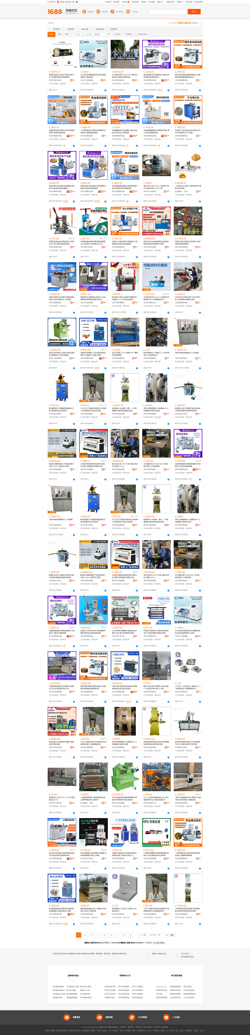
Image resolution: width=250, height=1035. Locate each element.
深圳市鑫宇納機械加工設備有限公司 (116, 990)
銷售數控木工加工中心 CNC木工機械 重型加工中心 (61, 799)
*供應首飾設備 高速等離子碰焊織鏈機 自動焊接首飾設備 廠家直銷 (187, 910)
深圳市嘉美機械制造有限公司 (87, 414)
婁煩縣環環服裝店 (189, 994)
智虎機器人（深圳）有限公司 (182, 191)
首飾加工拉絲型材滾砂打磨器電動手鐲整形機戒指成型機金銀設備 (92, 632)
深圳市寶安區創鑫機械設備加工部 (143, 998)
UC (166, 1031)
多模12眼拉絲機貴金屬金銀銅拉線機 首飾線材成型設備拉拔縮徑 (124, 687)
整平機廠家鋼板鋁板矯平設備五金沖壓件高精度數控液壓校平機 (92, 465)
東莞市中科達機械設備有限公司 (87, 469)
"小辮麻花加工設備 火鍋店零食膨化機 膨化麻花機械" (188, 187)
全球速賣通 (85, 1031)
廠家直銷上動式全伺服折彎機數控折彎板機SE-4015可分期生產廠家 (124, 298)
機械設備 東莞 (58, 998)
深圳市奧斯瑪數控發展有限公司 (119, 303)
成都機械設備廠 (71, 998)
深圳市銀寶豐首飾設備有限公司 (182, 80)
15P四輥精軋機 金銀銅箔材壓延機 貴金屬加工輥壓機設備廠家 (93, 132)
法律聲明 (123, 1027)
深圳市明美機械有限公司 (119, 358)
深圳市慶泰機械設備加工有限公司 (130, 990)
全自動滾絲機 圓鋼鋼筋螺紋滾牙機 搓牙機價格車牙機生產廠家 (124, 799)
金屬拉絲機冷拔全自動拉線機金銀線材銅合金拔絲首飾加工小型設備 (61, 298)
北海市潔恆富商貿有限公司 (192, 990)
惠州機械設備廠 (58, 987)
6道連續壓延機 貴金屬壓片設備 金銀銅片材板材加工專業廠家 (124, 132)
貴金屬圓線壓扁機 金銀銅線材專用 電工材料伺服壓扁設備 (156, 132)
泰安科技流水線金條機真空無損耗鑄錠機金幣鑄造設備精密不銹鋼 (155, 243)
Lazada (201, 1031)
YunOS (148, 1031)
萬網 (162, 1031)
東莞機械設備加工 (59, 990)
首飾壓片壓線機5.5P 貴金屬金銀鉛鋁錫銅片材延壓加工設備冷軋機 (93, 354)
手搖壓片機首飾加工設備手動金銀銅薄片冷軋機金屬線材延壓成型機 (155, 632)
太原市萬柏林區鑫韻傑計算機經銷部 (182, 998)
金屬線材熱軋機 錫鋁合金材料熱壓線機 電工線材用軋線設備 (61, 132)
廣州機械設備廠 (71, 994)
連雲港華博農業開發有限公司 (180, 987)
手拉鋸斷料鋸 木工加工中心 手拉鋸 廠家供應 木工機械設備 (155, 465)
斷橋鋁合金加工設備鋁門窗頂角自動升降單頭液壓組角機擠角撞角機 (187, 409)
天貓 (98, 1031)
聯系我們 (157, 1027)
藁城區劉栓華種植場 (163, 998)
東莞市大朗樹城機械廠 (56, 358)
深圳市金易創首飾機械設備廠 (119, 414)
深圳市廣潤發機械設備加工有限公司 (130, 998)
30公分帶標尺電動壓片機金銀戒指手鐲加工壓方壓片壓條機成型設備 (124, 632)
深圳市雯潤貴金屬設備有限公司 (56, 247)
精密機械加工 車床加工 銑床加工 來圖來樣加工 (124, 910)
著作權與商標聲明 (112, 1027)
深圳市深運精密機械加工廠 (141, 994)
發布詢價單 (185, 954)
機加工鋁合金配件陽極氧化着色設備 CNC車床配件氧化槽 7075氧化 (155, 687)
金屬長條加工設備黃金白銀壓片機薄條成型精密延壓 (61, 743)
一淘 (109, 1031)
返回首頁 (148, 943)
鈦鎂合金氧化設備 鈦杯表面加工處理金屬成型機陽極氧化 (187, 243)
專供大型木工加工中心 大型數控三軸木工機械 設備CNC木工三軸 (156, 187)
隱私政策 (138, 1027)
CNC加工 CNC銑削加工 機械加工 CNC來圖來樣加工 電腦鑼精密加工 (188, 687)
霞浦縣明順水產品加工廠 (164, 990)
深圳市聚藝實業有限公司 (56, 303)
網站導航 (165, 1027)
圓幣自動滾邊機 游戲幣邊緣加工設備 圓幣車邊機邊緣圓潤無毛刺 (187, 76)
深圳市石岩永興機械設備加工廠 (115, 994)
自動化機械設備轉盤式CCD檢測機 (187, 353)
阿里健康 (188, 1031)
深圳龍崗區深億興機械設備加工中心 (116, 987)
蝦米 (134, 1031)
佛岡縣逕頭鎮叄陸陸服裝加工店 (181, 994)
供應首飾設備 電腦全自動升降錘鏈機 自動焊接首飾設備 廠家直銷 (156, 743)
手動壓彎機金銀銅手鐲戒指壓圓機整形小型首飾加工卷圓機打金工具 (92, 243)
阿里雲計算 (141, 1031)
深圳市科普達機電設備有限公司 (87, 303)
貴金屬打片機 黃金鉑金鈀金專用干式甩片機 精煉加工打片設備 (187, 132)
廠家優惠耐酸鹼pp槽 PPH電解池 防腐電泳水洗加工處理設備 (93, 910)
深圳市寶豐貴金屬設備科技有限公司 (150, 80)
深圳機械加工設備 (59, 994)
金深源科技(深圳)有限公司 (182, 414)
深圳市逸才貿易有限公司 (87, 247)
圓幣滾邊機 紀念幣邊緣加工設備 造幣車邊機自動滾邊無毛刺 (156, 76)
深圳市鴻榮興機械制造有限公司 (56, 469)
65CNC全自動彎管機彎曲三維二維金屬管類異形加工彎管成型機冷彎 (156, 799)
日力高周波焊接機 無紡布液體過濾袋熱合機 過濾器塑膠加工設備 (187, 632)
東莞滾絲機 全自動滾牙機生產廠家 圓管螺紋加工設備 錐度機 (61, 354)
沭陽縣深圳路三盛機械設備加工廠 (116, 998)
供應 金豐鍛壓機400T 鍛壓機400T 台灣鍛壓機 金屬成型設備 (155, 409)
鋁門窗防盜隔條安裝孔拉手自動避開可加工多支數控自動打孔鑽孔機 (187, 743)
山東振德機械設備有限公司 (182, 303)
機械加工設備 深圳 (164, 954)
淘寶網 (92, 1031)
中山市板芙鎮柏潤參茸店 (192, 998)
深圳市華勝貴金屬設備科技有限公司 (87, 358)
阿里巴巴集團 (50, 1031)
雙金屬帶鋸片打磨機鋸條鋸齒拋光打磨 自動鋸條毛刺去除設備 (61, 409)
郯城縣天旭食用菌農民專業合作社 (181, 990)
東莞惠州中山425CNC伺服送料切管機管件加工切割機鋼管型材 (156, 298)
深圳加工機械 (71, 990)
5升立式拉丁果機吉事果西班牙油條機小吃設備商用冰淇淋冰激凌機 (93, 409)
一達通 (195, 1031)
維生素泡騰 (187, 987)
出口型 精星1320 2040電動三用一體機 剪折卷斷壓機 (125, 354)
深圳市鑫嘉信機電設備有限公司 (119, 469)
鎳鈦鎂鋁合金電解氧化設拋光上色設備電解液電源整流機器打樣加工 (92, 298)
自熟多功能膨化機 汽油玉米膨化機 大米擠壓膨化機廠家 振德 (187, 298)
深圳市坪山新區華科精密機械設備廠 (150, 191)
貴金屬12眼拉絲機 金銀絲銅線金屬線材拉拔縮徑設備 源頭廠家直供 (61, 854)
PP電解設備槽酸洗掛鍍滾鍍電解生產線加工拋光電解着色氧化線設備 (156, 854)
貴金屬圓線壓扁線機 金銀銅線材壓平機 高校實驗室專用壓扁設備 (124, 187)
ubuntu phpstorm (161, 987)
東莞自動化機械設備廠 (88, 987)
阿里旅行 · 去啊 (117, 1031)
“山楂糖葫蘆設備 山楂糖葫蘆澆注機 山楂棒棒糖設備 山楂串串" (92, 799)
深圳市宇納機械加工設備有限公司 (130, 987)
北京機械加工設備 (72, 987)
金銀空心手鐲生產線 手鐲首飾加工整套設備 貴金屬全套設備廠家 (124, 243)
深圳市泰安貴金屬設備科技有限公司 (150, 247)
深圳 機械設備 (85, 994)
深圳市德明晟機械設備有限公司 (150, 414)
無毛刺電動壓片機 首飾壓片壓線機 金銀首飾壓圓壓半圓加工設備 (93, 854)
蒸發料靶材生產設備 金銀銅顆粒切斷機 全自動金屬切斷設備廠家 (61, 187)
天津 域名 (159, 994)
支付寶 (171, 1031)
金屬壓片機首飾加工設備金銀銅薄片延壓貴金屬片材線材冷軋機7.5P (124, 854)
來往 (177, 1031)
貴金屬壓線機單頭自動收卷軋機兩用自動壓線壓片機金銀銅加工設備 (61, 910)
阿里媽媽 (128, 1031)
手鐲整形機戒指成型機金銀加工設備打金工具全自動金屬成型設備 (61, 243)
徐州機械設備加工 (86, 998)
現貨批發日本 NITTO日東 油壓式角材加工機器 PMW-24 (125, 465)
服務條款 (131, 1027)
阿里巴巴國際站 (61, 1031)
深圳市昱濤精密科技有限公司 (150, 358)
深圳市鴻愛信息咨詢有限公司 (56, 80)
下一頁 (143, 935)
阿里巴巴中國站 (74, 1031)
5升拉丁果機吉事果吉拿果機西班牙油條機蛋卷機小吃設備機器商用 (93, 743)
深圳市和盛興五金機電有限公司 (150, 303)
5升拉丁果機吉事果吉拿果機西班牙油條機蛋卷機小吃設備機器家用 (156, 910)
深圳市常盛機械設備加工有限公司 (143, 990)
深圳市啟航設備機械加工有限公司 (130, 994)
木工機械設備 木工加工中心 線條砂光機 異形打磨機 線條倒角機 (125, 76)
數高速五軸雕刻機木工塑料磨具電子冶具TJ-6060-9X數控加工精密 (61, 465)
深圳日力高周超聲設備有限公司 (87, 80)
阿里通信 (156, 1031)
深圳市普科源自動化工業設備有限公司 (182, 247)
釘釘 (181, 1031)
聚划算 (103, 1031)
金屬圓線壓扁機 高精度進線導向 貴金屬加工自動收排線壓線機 (188, 465)
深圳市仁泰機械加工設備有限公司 (143, 987)
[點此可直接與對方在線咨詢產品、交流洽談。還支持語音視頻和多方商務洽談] (74, 90)
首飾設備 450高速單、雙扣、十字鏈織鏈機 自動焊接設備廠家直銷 (124, 409)
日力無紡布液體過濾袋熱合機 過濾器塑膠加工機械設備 (93, 76)
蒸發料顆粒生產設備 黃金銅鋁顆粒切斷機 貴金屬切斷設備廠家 (93, 187)
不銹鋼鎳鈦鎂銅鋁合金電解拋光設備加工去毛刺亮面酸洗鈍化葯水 (61, 687)
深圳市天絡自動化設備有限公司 (182, 358)
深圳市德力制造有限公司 (56, 414)
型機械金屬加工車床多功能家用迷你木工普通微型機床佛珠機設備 (61, 76)
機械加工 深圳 (85, 990)
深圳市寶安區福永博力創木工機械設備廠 (119, 80)
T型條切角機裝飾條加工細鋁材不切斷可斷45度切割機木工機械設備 (188, 799)
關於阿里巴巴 (148, 1027)
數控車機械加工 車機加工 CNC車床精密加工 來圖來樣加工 (156, 354)
